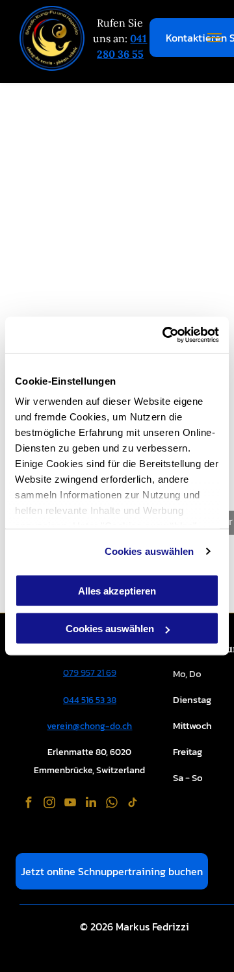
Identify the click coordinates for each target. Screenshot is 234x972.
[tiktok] (133, 804)
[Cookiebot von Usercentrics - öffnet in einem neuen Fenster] (165, 335)
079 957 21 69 (89, 673)
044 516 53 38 (89, 700)
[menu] (215, 38)
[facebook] (29, 804)
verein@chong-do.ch (89, 726)
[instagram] (49, 804)
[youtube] (70, 804)
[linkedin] (91, 804)
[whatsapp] (112, 804)
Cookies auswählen (149, 551)
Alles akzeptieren (117, 590)
